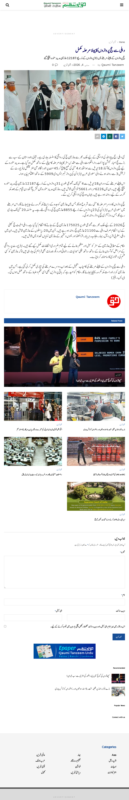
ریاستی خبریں (76, 772)
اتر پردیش (112, 761)
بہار (79, 755)
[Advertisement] (64, 20)
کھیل (43, 772)
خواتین (78, 767)
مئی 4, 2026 (82, 64)
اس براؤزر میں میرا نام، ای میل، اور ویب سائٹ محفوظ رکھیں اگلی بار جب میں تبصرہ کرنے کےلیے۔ (87, 626)
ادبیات (113, 767)
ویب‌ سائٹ (120, 611)
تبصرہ (122, 552)
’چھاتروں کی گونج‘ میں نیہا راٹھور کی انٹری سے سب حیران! (99, 380)
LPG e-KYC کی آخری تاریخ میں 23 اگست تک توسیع (109, 474)
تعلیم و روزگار (76, 761)
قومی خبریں (112, 42)
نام (123, 595)
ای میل (58, 611)
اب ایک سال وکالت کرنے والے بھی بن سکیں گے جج (110, 519)
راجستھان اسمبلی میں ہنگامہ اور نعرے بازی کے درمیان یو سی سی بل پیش (42, 474)
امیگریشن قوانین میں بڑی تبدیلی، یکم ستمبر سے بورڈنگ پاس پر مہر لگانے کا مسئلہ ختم (39, 429)
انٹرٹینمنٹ (112, 772)
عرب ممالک (40, 761)
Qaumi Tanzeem (112, 64)
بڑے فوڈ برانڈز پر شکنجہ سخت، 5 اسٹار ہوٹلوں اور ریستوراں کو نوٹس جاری (104, 429)
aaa (114, 755)
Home (122, 42)
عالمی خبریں (40, 755)
